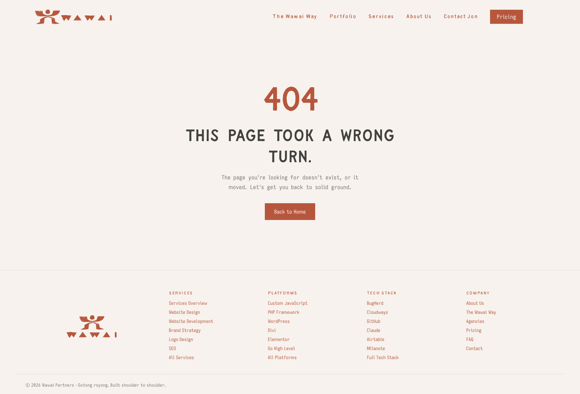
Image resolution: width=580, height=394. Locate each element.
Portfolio (342, 16)
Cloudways (377, 312)
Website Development (191, 321)
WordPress (279, 321)
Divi (272, 330)
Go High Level (281, 348)
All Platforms (282, 357)
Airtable (375, 339)
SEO (172, 348)
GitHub (373, 321)
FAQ (469, 339)
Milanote (376, 348)
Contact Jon (460, 16)
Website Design (184, 312)
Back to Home (290, 211)
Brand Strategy (185, 330)
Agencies (475, 321)
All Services (181, 357)
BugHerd (375, 303)
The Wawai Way (295, 16)
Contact (474, 348)
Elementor (279, 339)
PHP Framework (283, 312)
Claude (373, 330)
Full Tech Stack (383, 357)
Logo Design (181, 339)
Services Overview (188, 303)
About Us (418, 16)
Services (381, 16)
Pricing (506, 16)
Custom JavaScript (287, 303)
